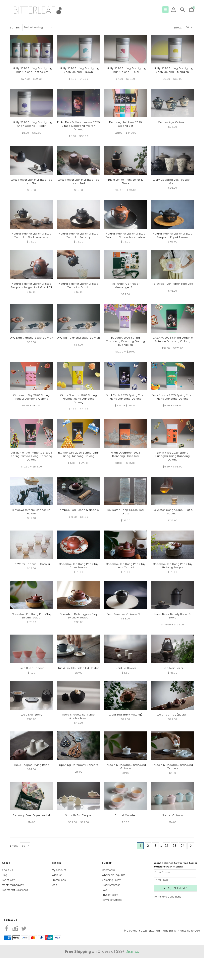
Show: (178, 27)
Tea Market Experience (15, 890)
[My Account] (173, 9)
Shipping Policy (111, 880)
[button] (165, 9)
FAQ (104, 890)
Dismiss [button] (132, 951)
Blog (4, 875)
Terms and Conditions (167, 896)
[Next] (190, 845)
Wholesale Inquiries (114, 875)
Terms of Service (112, 900)
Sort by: (15, 27)
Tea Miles (8, 880)
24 (183, 846)
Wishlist (57, 875)
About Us (7, 870)
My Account (59, 870)
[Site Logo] (38, 10)
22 (166, 846)
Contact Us (109, 870)
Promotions (59, 880)
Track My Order (111, 885)
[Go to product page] (31, 49)
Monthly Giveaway (13, 885)
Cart (54, 885)
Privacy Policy (110, 895)
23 (174, 846)
